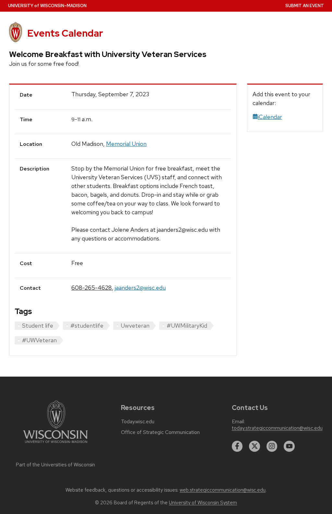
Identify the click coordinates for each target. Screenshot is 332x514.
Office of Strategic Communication (160, 432)
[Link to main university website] (55, 444)
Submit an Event (304, 5)
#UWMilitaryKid (187, 325)
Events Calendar (65, 33)
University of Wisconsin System (203, 502)
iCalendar (270, 117)
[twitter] (254, 446)
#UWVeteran (39, 340)
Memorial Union (126, 143)
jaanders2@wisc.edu (140, 287)
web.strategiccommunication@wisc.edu (223, 490)
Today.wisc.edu (137, 421)
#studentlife (86, 325)
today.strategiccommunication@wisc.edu (277, 428)
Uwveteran (135, 325)
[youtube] (289, 446)
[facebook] (237, 446)
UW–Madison (47, 5)
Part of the (55, 464)
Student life (37, 325)
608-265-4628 (91, 287)
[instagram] (272, 446)
